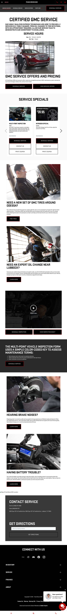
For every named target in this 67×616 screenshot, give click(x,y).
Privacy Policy (39, 601)
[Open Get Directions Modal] (61, 2)
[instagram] (44, 557)
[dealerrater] (28, 557)
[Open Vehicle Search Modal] (33, 613)
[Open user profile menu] (65, 2)
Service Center (6, 8)
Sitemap (26, 601)
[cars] (23, 557)
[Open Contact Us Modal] (57, 2)
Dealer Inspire (43, 605)
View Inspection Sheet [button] (47, 332)
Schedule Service (17, 8)
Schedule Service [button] (19, 86)
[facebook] (39, 557)
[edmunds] (33, 557)
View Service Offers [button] (47, 86)
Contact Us (20, 146)
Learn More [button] (14, 279)
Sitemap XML (32, 601)
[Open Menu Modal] (2, 2)
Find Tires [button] (13, 219)
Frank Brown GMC (38, 597)
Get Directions (33, 534)
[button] (61, 131)
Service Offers (29, 8)
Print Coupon (20, 152)
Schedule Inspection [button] (19, 332)
